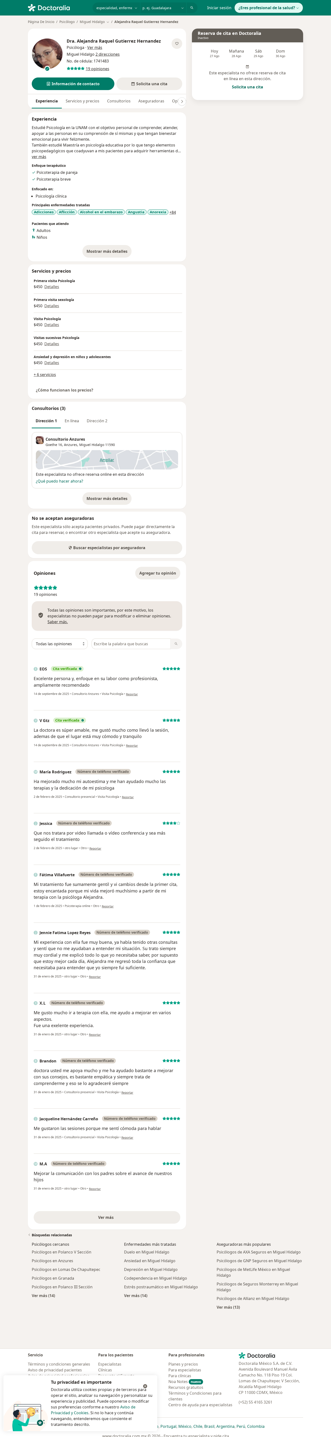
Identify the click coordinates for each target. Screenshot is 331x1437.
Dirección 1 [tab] (46, 420)
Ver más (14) (43, 1295)
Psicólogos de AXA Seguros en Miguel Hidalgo (259, 1252)
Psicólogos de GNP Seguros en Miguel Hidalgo (259, 1260)
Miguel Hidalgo (91, 444)
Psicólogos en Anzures (52, 1260)
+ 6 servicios (45, 374)
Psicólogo (67, 21)
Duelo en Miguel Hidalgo (146, 1252)
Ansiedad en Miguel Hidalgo (149, 1260)
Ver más (122, 1219)
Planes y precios (183, 1364)
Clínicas (105, 1370)
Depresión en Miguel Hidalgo (151, 1269)
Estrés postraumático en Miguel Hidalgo (161, 1287)
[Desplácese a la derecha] (182, 101)
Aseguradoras (151, 101)
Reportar (132, 694)
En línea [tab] (72, 420)
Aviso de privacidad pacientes (55, 1370)
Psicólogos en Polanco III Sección (62, 1287)
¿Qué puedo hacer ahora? (59, 481)
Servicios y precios (82, 101)
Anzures (70, 444)
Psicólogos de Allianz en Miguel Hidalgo (253, 1298)
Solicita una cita (247, 87)
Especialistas (109, 1364)
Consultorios (119, 101)
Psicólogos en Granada (53, 1278)
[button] (73, 83)
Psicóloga (75, 47)
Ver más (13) (228, 1307)
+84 (172, 212)
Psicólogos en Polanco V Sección (61, 1252)
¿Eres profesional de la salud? (266, 7)
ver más (39, 156)
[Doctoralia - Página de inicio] (58, 7)
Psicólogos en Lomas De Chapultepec (66, 1269)
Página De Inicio (41, 21)
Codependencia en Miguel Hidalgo (155, 1278)
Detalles (51, 286)
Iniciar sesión (219, 7)
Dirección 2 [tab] (97, 420)
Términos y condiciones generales (59, 1364)
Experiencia (47, 101)
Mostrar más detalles (109, 253)
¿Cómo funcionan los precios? (64, 390)
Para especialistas (184, 1370)
